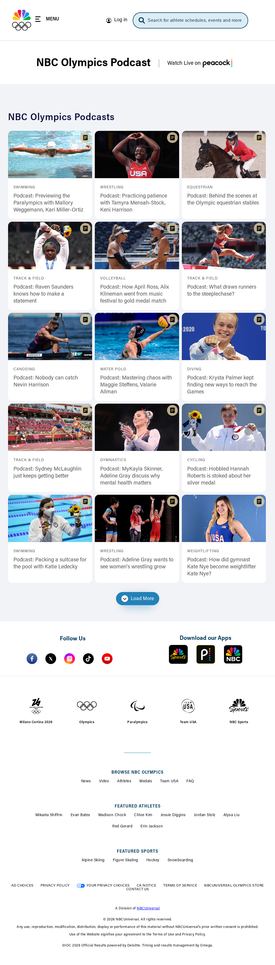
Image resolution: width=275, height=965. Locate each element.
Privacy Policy (55, 885)
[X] (50, 658)
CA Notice (147, 885)
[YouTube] (107, 658)
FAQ (190, 781)
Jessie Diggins (173, 815)
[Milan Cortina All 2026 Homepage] (21, 20)
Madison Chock (112, 815)
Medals (145, 781)
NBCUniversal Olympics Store (234, 885)
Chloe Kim (143, 815)
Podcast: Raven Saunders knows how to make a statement (43, 294)
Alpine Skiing (93, 860)
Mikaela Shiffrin (49, 815)
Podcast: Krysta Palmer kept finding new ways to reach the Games (222, 385)
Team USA (169, 781)
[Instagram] (69, 658)
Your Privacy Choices (108, 885)
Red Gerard (122, 826)
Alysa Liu (231, 815)
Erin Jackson (151, 826)
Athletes (124, 781)
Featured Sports (137, 851)
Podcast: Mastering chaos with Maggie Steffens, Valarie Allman (136, 385)
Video (104, 781)
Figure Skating (125, 860)
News (86, 781)
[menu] (47, 20)
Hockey (153, 860)
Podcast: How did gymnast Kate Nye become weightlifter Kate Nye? (221, 567)
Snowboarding (180, 860)
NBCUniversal (148, 908)
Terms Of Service (180, 885)
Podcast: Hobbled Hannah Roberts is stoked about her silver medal (219, 476)
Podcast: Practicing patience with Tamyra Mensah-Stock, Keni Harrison (133, 203)
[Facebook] (32, 658)
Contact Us (137, 889)
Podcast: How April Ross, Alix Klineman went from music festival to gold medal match (134, 294)
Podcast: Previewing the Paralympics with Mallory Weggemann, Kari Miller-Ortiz (48, 203)
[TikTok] (88, 658)
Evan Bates (80, 815)
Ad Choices (22, 885)
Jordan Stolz (204, 815)
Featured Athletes (138, 806)
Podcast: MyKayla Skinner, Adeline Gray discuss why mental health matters (131, 476)
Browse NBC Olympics (137, 772)
